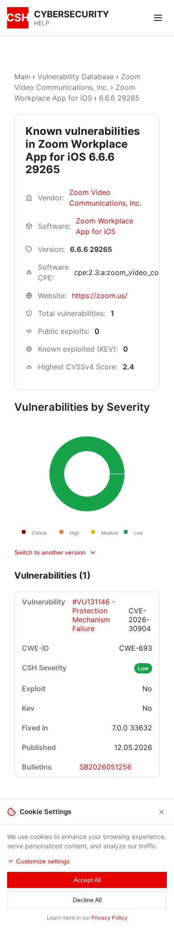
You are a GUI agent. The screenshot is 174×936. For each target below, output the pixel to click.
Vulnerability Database (75, 76)
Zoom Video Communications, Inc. (105, 197)
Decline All (87, 900)
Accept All (87, 879)
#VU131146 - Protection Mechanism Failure (93, 615)
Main (22, 76)
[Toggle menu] (158, 18)
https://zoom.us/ (100, 295)
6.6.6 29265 (119, 97)
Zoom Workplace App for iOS (104, 226)
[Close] (161, 811)
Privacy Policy (109, 917)
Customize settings (43, 861)
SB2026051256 (105, 766)
